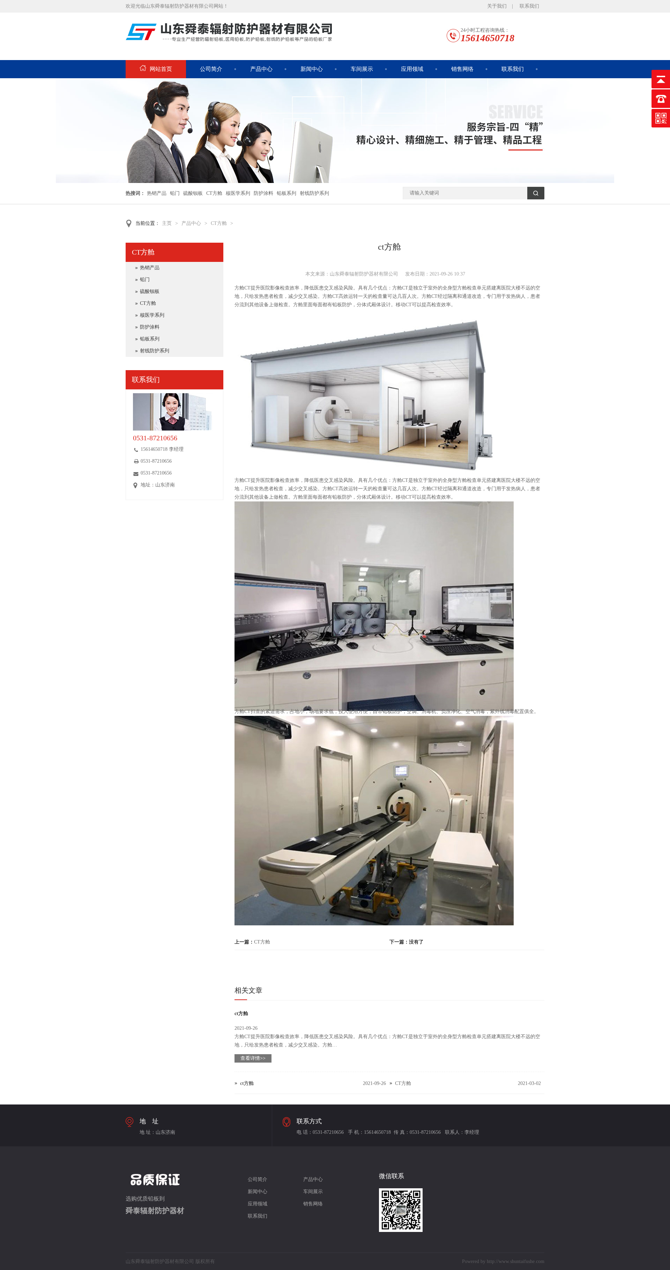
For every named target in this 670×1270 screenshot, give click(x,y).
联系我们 (529, 6)
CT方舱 (214, 193)
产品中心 (261, 69)
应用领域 (412, 69)
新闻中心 (311, 69)
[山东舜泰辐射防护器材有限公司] (335, 181)
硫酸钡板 (193, 193)
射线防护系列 (314, 193)
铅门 (175, 193)
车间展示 (362, 69)
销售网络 (462, 69)
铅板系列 (286, 193)
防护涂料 (263, 193)
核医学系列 (238, 193)
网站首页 (161, 69)
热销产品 (156, 193)
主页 (167, 223)
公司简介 (211, 69)
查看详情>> (253, 1058)
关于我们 (497, 6)
